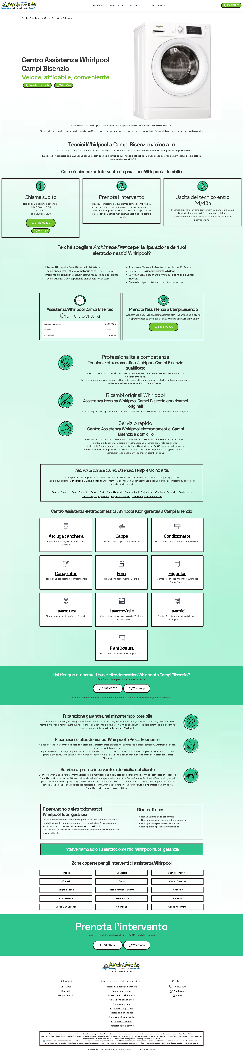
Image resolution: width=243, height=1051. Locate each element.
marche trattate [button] (116, 5)
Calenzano (137, 496)
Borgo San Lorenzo (120, 496)
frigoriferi (177, 573)
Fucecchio (172, 492)
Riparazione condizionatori (121, 995)
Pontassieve (185, 492)
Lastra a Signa (89, 496)
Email (179, 995)
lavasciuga (66, 611)
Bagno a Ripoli (132, 492)
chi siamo (134, 5)
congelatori (66, 573)
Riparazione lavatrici (121, 1021)
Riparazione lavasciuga (121, 1012)
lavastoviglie (122, 611)
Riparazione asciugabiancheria (121, 986)
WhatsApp (65, 85)
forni (121, 573)
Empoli (94, 492)
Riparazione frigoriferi (121, 1008)
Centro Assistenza (31, 18)
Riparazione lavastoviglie (122, 1017)
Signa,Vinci (103, 496)
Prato (102, 492)
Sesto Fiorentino (80, 492)
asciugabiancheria (66, 536)
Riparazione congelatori (121, 999)
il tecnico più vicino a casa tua (88, 480)
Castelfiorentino (153, 496)
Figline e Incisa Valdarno (153, 492)
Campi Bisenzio (52, 18)
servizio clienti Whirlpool (86, 826)
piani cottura (122, 648)
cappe (122, 536)
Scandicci (65, 492)
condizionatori (177, 536)
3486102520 (232, 5)
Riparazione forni (121, 1004)
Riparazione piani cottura (122, 1025)
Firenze (55, 492)
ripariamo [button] (98, 5)
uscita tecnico (159, 5)
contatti (145, 5)
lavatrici (177, 611)
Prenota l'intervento (38, 85)
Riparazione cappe (121, 990)
